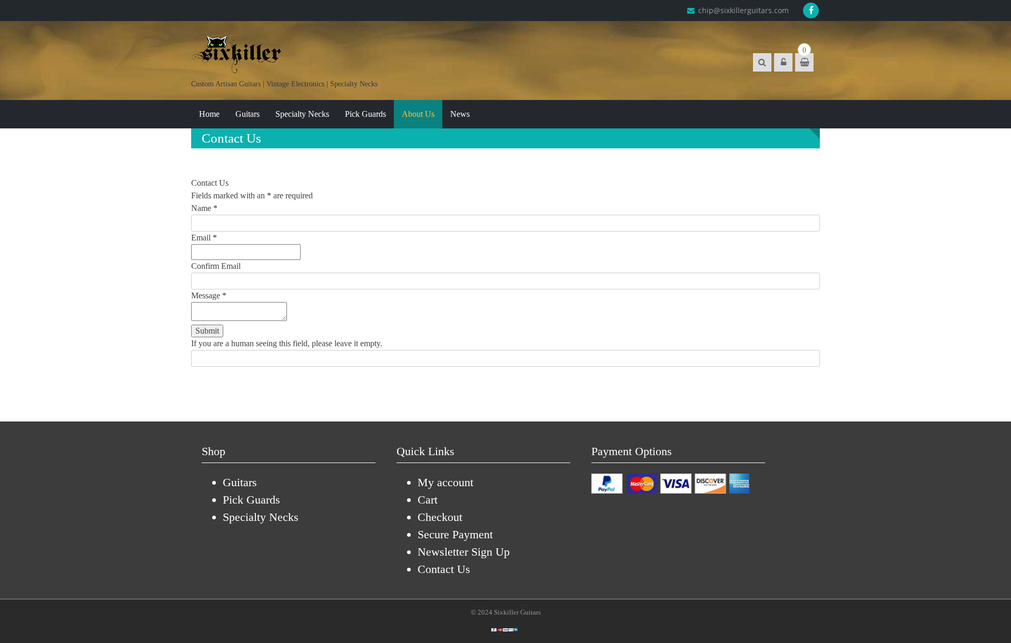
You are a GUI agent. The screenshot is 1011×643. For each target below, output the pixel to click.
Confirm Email (216, 266)
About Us (418, 113)
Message (208, 295)
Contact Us (444, 569)
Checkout (440, 517)
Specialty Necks (302, 113)
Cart (428, 499)
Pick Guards (365, 113)
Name (204, 208)
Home (209, 113)
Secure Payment (455, 534)
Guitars (247, 113)
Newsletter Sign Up (464, 551)
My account (445, 482)
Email (204, 237)
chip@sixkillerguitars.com (742, 10)
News (460, 113)
